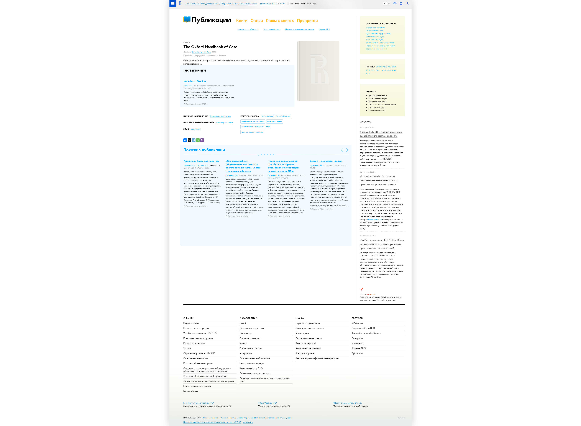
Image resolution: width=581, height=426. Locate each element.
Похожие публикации (204, 149)
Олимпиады (245, 333)
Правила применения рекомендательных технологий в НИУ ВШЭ (212, 422)
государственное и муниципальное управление (378, 32)
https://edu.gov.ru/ (267, 402)
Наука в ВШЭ (324, 29)
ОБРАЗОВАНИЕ (248, 318)
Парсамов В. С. (203, 165)
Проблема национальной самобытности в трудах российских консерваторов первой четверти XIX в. (284, 166)
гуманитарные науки (375, 36)
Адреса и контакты (211, 417)
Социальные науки (377, 107)
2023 (368, 70)
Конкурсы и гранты (305, 353)
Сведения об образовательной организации (205, 376)
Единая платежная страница (197, 386)
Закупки (187, 348)
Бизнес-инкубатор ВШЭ (251, 368)
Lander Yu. (188, 86)
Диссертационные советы (309, 338)
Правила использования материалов (299, 29)
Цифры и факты (191, 323)
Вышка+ (243, 343)
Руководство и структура (196, 328)
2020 (383, 70)
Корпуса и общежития (194, 343)
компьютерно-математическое (380, 42)
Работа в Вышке (191, 391)
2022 (373, 70)
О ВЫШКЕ (189, 318)
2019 (389, 70)
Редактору (401, 417)
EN (389, 3)
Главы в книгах (280, 20)
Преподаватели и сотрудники (198, 338)
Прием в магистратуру (251, 348)
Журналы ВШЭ (359, 348)
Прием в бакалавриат (250, 338)
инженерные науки (374, 39)
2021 (378, 70)
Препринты (307, 20)
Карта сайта (248, 422)
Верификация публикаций (248, 29)
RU (385, 3)
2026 (383, 66)
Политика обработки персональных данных (273, 417)
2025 (388, 66)
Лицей (243, 323)
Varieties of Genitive (195, 81)
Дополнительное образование (255, 358)
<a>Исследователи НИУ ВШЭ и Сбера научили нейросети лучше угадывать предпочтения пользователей (382, 244)
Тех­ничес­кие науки (377, 110)
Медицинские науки (378, 101)
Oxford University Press (201, 52)
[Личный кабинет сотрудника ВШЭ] (401, 3)
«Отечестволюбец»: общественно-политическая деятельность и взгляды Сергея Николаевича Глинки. (243, 166)
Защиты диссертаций (306, 343)
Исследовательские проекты (310, 328)
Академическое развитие (308, 348)
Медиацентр (358, 343)
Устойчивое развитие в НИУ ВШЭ (200, 333)
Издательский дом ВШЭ (363, 328)
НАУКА (300, 318)
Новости (365, 122)
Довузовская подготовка (252, 328)
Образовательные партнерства (255, 373)
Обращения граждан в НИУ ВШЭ (199, 353)
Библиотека (357, 323)
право (392, 45)
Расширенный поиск (272, 29)
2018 (394, 70)
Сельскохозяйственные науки (382, 104)
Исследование (375, 219)
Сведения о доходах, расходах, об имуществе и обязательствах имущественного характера (207, 369)
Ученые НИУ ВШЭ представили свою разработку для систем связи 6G (381, 133)
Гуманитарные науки (378, 95)
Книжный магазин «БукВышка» (366, 333)
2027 (378, 66)
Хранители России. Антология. (201, 161)
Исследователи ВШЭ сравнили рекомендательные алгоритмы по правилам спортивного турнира (379, 180)
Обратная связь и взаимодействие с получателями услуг (265, 379)
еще (368, 73)
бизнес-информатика (375, 27)
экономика (382, 48)
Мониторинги (302, 333)
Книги (242, 20)
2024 (394, 66)
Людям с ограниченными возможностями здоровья (208, 381)
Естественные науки (378, 98)
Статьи (257, 20)
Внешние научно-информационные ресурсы (317, 358)
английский (195, 129)
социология (371, 48)
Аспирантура (246, 353)
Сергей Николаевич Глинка (326, 161)
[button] (258, 154)
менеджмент (383, 45)
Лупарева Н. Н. (190, 165)
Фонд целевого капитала (195, 358)
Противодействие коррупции (198, 363)
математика (371, 45)
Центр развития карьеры (252, 363)
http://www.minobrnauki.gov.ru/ (198, 402)
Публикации (211, 19)
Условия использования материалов (237, 417)
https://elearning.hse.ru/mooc (347, 402)
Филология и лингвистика (220, 116)
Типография (357, 338)
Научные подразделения (308, 323)
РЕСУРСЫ (357, 318)
